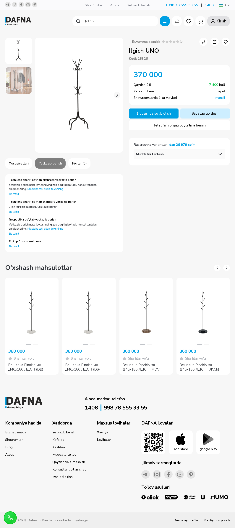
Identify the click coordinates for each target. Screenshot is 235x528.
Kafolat (58, 439)
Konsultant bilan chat (69, 469)
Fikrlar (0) (79, 163)
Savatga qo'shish (205, 113)
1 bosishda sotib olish (154, 113)
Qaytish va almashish (68, 462)
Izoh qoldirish (62, 477)
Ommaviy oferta (186, 520)
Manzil (220, 98)
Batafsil (14, 194)
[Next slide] (117, 95)
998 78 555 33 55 (125, 408)
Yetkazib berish (138, 5)
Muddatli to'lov (64, 454)
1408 (209, 5)
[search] (115, 21)
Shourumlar (93, 5)
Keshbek (58, 447)
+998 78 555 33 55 (181, 5)
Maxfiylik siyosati (216, 520)
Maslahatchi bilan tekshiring (45, 189)
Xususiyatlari (19, 163)
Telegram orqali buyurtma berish (179, 125)
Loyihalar (104, 439)
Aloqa (114, 5)
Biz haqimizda (15, 432)
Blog (9, 447)
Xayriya (102, 432)
